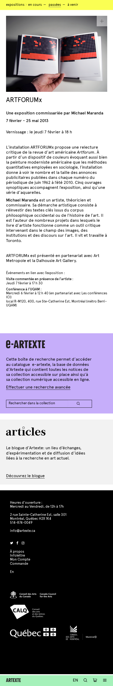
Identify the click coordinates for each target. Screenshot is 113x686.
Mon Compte (20, 559)
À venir (73, 5)
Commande (19, 564)
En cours (35, 5)
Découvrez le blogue (25, 475)
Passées (55, 5)
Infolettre (17, 555)
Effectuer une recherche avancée (38, 387)
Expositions (15, 5)
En (75, 680)
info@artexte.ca (22, 531)
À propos (17, 551)
